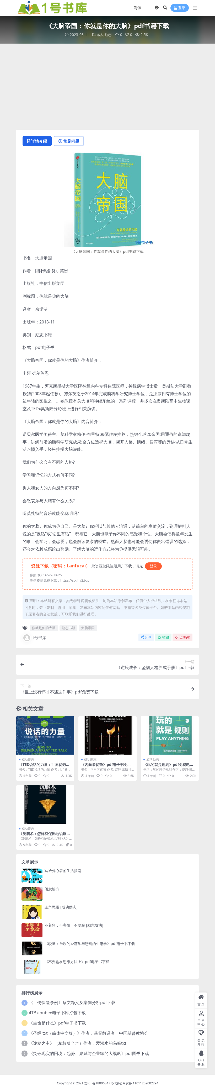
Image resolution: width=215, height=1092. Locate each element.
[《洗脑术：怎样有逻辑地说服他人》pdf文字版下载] (45, 804)
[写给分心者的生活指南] (32, 875)
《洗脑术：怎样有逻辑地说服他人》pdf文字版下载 (44, 835)
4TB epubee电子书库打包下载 (57, 1013)
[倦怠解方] (32, 894)
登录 (181, 8)
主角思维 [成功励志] (61, 907)
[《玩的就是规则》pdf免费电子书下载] (170, 735)
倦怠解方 (52, 888)
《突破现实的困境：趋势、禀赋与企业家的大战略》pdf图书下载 (89, 1053)
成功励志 (104, 34)
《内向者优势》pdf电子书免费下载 (106, 766)
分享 (148, 637)
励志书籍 (68, 627)
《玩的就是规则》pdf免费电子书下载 (168, 766)
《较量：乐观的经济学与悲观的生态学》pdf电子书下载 (90, 943)
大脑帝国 (88, 627)
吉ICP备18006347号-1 (100, 1083)
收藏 (165, 637)
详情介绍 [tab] (39, 141)
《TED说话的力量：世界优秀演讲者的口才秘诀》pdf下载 (44, 766)
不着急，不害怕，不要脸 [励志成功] (74, 925)
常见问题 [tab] (71, 141)
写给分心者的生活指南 (63, 870)
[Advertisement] (107, 86)
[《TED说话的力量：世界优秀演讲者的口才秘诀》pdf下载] (45, 735)
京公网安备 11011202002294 (137, 1083)
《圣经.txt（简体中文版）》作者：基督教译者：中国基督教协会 (88, 1033)
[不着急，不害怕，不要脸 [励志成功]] (32, 930)
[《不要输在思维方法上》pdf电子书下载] (32, 967)
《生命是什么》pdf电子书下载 (57, 1023)
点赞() (184, 637)
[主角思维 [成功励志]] (32, 912)
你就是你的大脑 (44, 627)
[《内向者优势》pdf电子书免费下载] (107, 735)
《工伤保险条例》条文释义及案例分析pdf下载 (72, 1002)
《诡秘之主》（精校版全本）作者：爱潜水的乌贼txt (77, 1043)
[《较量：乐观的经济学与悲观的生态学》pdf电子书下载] (32, 948)
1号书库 (39, 637)
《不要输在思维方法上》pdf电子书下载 (77, 961)
